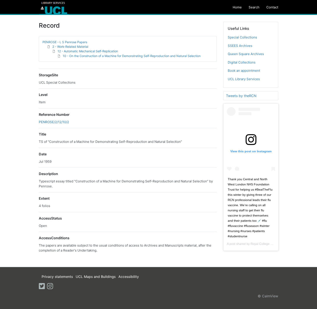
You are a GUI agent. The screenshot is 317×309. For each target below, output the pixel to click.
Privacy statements (57, 276)
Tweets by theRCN (241, 96)
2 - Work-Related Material (70, 46)
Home (237, 7)
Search (254, 7)
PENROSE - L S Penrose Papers (64, 42)
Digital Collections (242, 62)
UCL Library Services (244, 79)
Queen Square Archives (246, 54)
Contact (272, 7)
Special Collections (242, 37)
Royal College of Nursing (267, 243)
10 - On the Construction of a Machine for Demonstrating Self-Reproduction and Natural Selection (132, 56)
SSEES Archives (240, 46)
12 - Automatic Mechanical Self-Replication (88, 51)
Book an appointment (244, 70)
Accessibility (128, 276)
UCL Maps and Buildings (96, 276)
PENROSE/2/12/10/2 (54, 122)
